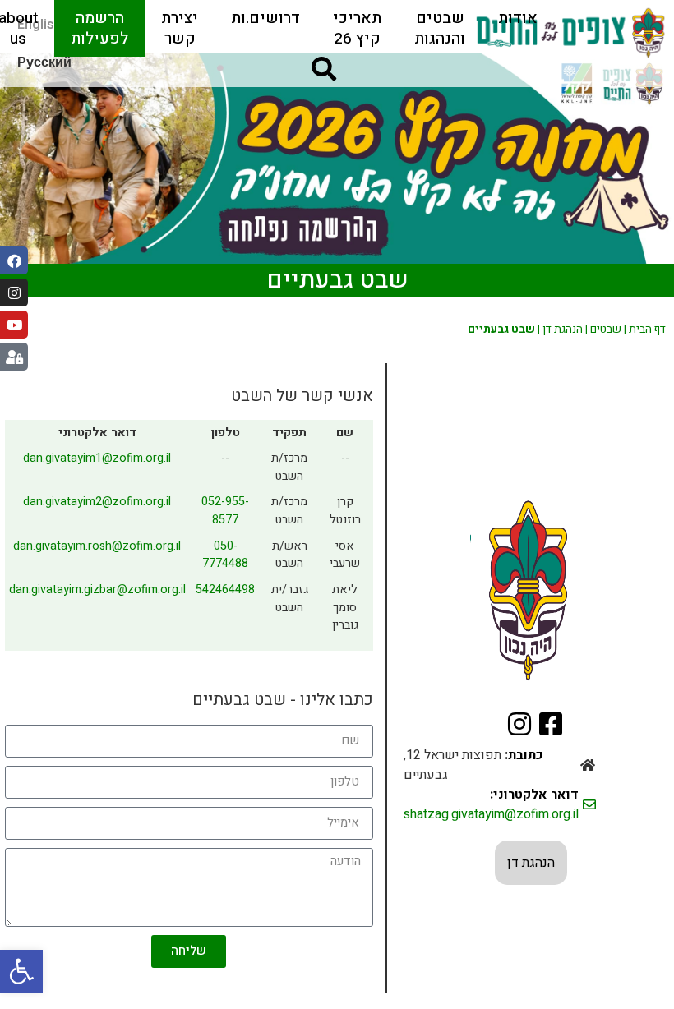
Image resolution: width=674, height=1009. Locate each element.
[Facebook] (14, 260)
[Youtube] (14, 325)
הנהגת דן (562, 329)
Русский (44, 62)
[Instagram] (14, 292)
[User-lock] (14, 357)
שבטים (605, 329)
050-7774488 (225, 555)
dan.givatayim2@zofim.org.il (97, 501)
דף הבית (647, 329)
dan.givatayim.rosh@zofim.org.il (97, 546)
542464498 (225, 589)
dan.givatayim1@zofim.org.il (97, 458)
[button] (21, 971)
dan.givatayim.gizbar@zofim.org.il (97, 589)
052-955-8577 (225, 510)
